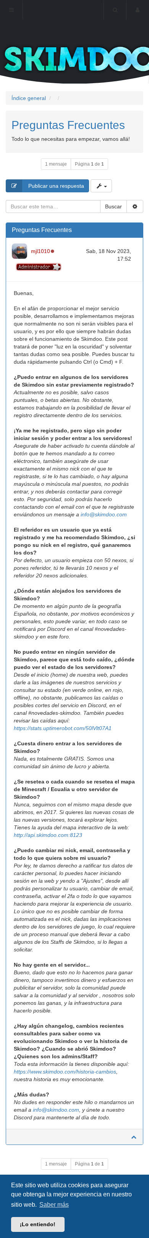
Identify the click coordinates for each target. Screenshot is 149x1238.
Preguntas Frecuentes (68, 125)
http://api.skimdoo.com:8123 (48, 835)
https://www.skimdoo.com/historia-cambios (65, 1072)
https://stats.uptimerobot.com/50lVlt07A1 (63, 728)
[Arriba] (133, 1137)
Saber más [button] (54, 1204)
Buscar (113, 206)
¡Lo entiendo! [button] (37, 1224)
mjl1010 (40, 251)
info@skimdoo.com (104, 514)
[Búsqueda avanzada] (134, 206)
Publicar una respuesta (55, 186)
